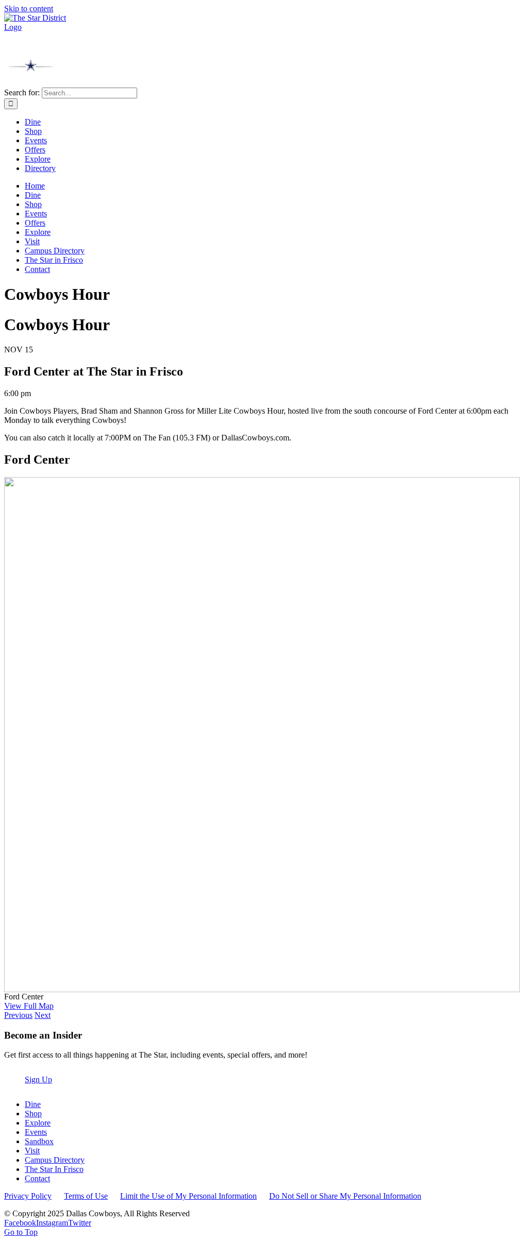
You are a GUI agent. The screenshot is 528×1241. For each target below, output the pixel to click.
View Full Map (29, 1005)
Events (36, 1132)
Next (43, 1015)
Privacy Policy (28, 1196)
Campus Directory (55, 1159)
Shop (33, 1113)
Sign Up (38, 1079)
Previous (18, 1015)
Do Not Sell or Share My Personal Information (345, 1196)
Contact (37, 1178)
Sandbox (39, 1141)
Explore (38, 1122)
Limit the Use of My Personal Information (188, 1196)
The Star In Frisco (54, 1169)
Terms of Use (86, 1196)
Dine (33, 1104)
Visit (32, 1150)
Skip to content (28, 8)
